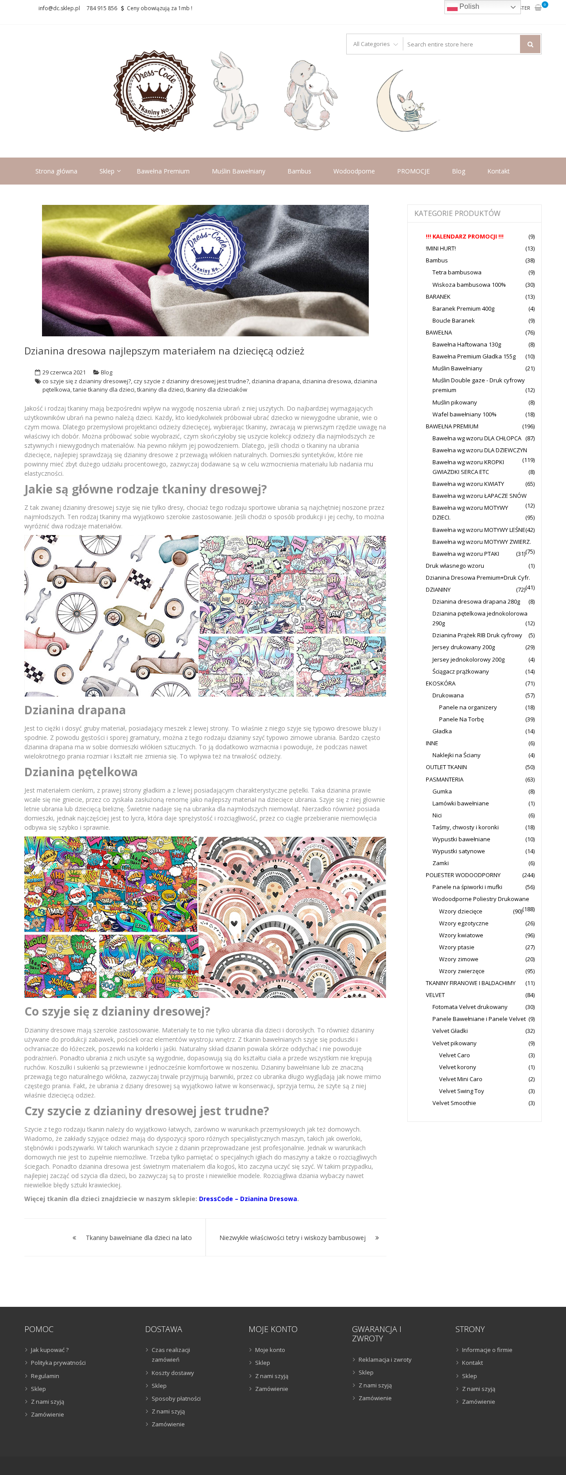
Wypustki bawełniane (461, 839)
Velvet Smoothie (454, 1103)
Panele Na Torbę (461, 719)
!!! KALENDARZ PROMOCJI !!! (465, 236)
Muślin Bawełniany (238, 171)
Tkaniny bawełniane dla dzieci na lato (139, 1237)
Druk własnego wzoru (455, 566)
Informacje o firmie (487, 1350)
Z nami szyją (47, 1402)
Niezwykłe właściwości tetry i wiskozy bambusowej (292, 1237)
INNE (432, 743)
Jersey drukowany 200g (463, 647)
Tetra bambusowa (457, 272)
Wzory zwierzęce (462, 971)
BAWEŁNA (439, 332)
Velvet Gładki (450, 1031)
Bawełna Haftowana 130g (466, 344)
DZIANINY (438, 589)
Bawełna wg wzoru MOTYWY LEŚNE (478, 530)
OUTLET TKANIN (446, 767)
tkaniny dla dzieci (160, 389)
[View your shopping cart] (538, 8)
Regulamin (45, 1376)
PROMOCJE (413, 171)
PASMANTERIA (444, 779)
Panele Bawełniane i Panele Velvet (479, 1019)
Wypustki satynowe (458, 851)
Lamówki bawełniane (460, 803)
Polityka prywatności (58, 1363)
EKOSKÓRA (440, 683)
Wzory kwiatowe (461, 935)
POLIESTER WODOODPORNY (463, 875)
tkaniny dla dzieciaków (216, 389)
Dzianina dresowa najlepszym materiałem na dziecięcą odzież (164, 350)
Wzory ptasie (456, 947)
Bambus (299, 171)
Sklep (107, 171)
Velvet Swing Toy (461, 1091)
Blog (458, 171)
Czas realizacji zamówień (171, 1354)
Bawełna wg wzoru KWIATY (468, 484)
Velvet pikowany (454, 1043)
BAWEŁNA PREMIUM (452, 426)
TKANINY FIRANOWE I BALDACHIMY (471, 983)
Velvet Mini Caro (460, 1079)
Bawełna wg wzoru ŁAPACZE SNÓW (479, 496)
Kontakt (498, 171)
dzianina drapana (276, 381)
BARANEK (438, 296)
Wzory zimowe (458, 959)
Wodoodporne (354, 171)
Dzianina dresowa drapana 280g (476, 601)
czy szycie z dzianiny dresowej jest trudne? (191, 381)
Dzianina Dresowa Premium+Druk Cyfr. (478, 578)
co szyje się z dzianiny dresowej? (86, 381)
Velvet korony (457, 1067)
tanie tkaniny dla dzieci (103, 389)
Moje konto (270, 1350)
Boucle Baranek (453, 320)
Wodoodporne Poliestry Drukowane (480, 899)
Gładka (442, 731)
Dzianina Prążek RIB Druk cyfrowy (477, 635)
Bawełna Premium (163, 171)
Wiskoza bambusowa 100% (469, 285)
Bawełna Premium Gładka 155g (474, 356)
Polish (468, 6)
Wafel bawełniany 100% (464, 414)
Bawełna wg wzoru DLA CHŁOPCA (476, 438)
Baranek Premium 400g (463, 308)
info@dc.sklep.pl (59, 8)
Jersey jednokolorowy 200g (468, 659)
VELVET (435, 995)
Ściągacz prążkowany (460, 671)
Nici (437, 815)
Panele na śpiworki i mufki (467, 887)
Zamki (440, 863)
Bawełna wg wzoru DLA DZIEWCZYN (479, 450)
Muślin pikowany (454, 402)
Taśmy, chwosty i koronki (465, 827)
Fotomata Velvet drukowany (470, 1007)
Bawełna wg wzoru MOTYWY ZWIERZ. (481, 542)
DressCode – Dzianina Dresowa (248, 1198)
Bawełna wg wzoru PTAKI (465, 554)
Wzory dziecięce (460, 911)
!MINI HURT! (441, 248)
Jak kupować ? (50, 1350)
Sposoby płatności (176, 1398)
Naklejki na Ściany (456, 755)
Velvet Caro (454, 1055)
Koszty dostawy (173, 1373)
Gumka (442, 791)
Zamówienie (47, 1414)
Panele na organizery (468, 707)
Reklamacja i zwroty (385, 1359)
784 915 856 (102, 8)
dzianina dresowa (326, 381)
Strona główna (56, 171)
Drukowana (448, 695)
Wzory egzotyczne (464, 923)
